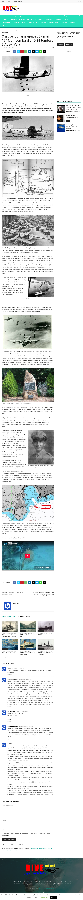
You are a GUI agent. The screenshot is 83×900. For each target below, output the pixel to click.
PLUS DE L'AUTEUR (24, 617)
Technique (49, 19)
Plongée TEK (31, 19)
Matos (66, 19)
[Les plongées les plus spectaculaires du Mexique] (61, 128)
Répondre (9, 674)
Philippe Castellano (12, 679)
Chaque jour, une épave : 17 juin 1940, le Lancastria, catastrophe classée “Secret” (27, 652)
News (30, 16)
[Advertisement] (52, 8)
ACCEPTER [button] (53, 897)
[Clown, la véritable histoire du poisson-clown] (61, 118)
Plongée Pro (6, 22)
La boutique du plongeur (67, 22)
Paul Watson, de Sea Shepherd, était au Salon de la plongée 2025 (73, 107)
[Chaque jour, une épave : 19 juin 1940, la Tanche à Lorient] (46, 626)
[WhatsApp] (25, 51)
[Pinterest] (22, 51)
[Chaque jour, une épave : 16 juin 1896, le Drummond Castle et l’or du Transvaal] (46, 644)
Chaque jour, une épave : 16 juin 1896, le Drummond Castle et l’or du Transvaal (45, 652)
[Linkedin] (29, 51)
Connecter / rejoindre (17, 1)
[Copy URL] (44, 51)
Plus (37, 22)
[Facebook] (78, 1)
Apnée (23, 22)
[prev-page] (3, 658)
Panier (5, 26)
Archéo (21, 19)
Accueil (5, 16)
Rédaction (6, 47)
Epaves (5, 19)
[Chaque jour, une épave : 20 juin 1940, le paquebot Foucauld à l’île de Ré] (28, 626)
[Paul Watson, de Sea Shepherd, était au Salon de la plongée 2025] (61, 109)
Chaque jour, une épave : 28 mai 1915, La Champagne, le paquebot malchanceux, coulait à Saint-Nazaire (43, 594)
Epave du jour (10, 30)
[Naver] (40, 51)
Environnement (40, 16)
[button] (79, 16)
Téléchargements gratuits (17, 16)
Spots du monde (70, 130)
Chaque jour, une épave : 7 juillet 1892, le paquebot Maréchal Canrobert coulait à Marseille (9, 635)
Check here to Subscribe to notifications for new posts (17, 845)
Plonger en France (69, 16)
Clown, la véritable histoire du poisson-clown (72, 117)
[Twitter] (18, 51)
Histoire (13, 19)
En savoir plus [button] (44, 897)
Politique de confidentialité (49, 22)
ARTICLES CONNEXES (9, 617)
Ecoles (30, 22)
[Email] (33, 51)
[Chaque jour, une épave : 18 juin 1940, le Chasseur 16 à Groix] (10, 644)
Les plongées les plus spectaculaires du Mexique (72, 126)
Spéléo (40, 19)
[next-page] (5, 658)
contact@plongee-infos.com (46, 888)
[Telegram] (37, 51)
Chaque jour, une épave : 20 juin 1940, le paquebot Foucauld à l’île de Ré (28, 635)
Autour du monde (54, 16)
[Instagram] (80, 1)
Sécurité (58, 19)
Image (15, 22)
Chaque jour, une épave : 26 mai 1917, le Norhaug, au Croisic (12, 593)
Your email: (60, 38)
